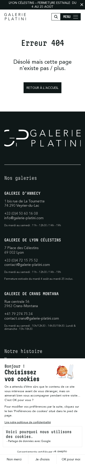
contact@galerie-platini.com (27, 264)
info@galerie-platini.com (24, 218)
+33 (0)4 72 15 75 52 (21, 260)
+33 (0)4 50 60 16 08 (21, 213)
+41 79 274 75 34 (18, 313)
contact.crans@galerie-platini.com (31, 318)
